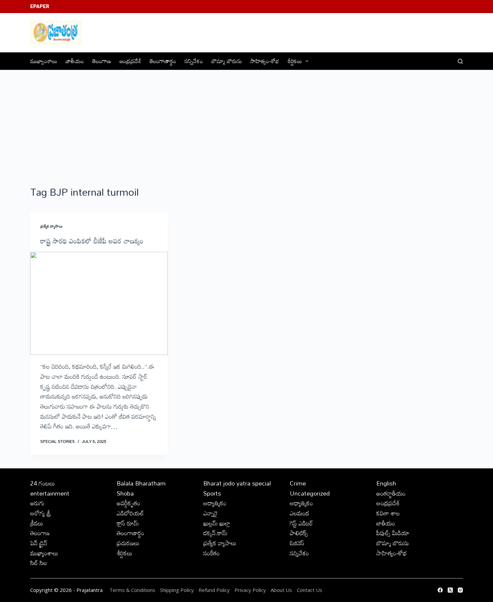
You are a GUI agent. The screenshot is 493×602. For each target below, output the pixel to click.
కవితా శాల (388, 513)
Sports (212, 493)
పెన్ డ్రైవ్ (38, 543)
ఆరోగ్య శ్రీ (40, 513)
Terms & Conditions (132, 590)
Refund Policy (214, 590)
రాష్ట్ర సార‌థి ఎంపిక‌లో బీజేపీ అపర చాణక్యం (92, 240)
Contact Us (309, 590)
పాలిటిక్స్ (299, 533)
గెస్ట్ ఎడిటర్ (301, 523)
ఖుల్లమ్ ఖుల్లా (216, 523)
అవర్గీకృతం (128, 503)
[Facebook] (440, 590)
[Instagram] (460, 590)
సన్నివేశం (193, 60)
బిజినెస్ (297, 543)
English (386, 483)
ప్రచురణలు (128, 543)
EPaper (39, 6)
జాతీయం (74, 60)
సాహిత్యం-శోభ (264, 60)
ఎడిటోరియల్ (130, 513)
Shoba (125, 493)
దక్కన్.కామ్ (215, 533)
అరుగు (37, 503)
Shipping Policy (177, 590)
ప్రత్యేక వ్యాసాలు (51, 226)
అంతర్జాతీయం (390, 493)
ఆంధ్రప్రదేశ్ (130, 60)
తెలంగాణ (101, 60)
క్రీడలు (36, 523)
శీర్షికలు (294, 60)
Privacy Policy (250, 590)
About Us (281, 590)
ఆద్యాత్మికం (214, 503)
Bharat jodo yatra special (237, 483)
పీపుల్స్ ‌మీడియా (392, 533)
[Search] (460, 61)
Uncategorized (310, 493)
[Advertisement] (246, 121)
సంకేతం (211, 553)
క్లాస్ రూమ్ (128, 523)
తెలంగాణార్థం (163, 60)
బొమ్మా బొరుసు (226, 60)
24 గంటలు (42, 483)
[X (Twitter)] (450, 590)
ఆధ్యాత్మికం (301, 503)
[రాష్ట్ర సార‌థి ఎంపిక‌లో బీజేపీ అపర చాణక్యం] (99, 303)
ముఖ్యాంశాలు (43, 60)
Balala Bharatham (141, 483)
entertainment (49, 493)
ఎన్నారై (210, 513)
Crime (298, 483)
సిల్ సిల (38, 563)
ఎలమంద (299, 513)
